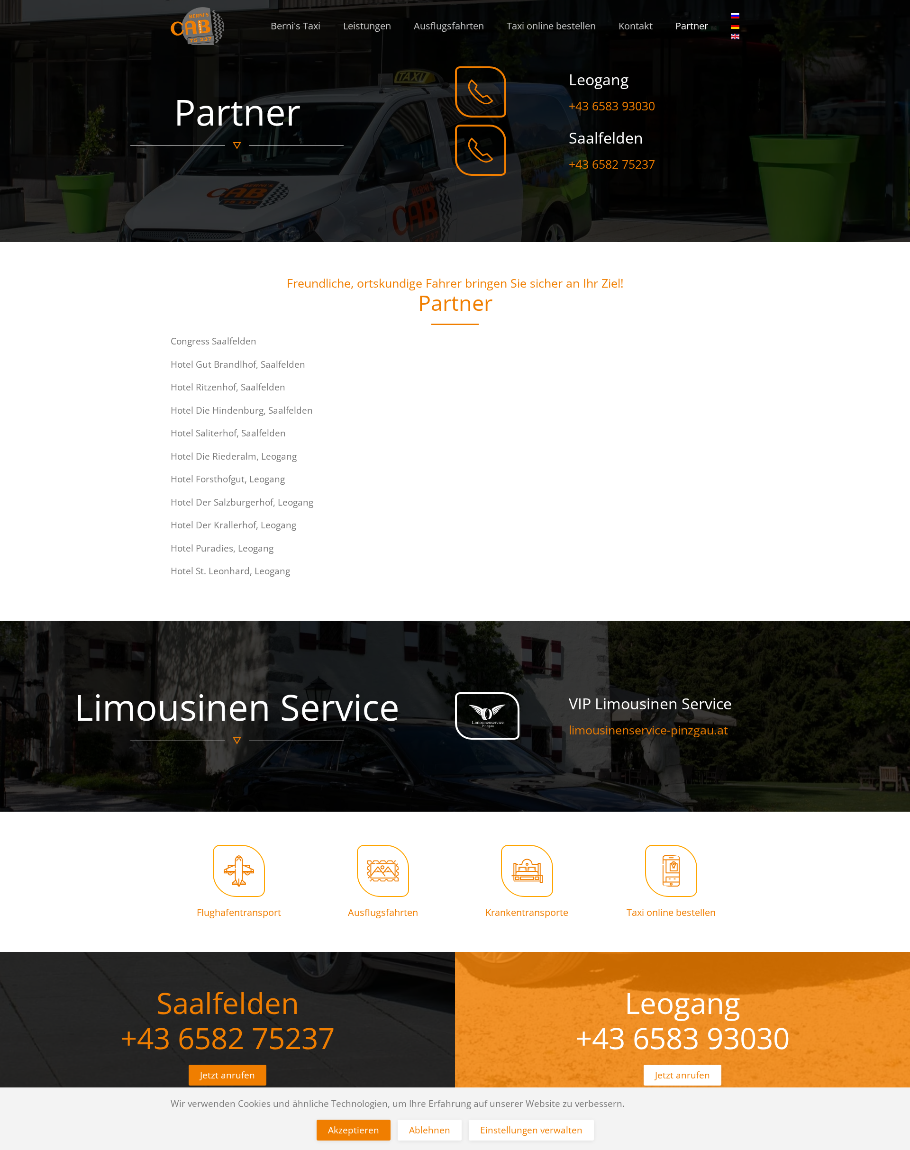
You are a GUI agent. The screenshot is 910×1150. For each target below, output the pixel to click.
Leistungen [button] (367, 25)
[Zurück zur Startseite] (197, 26)
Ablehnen (429, 1130)
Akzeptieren (353, 1130)
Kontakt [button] (636, 25)
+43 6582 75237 (227, 1038)
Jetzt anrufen (682, 1075)
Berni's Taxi (295, 25)
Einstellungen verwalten (531, 1130)
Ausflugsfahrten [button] (449, 25)
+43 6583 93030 (682, 1038)
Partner (691, 25)
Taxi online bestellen (551, 25)
